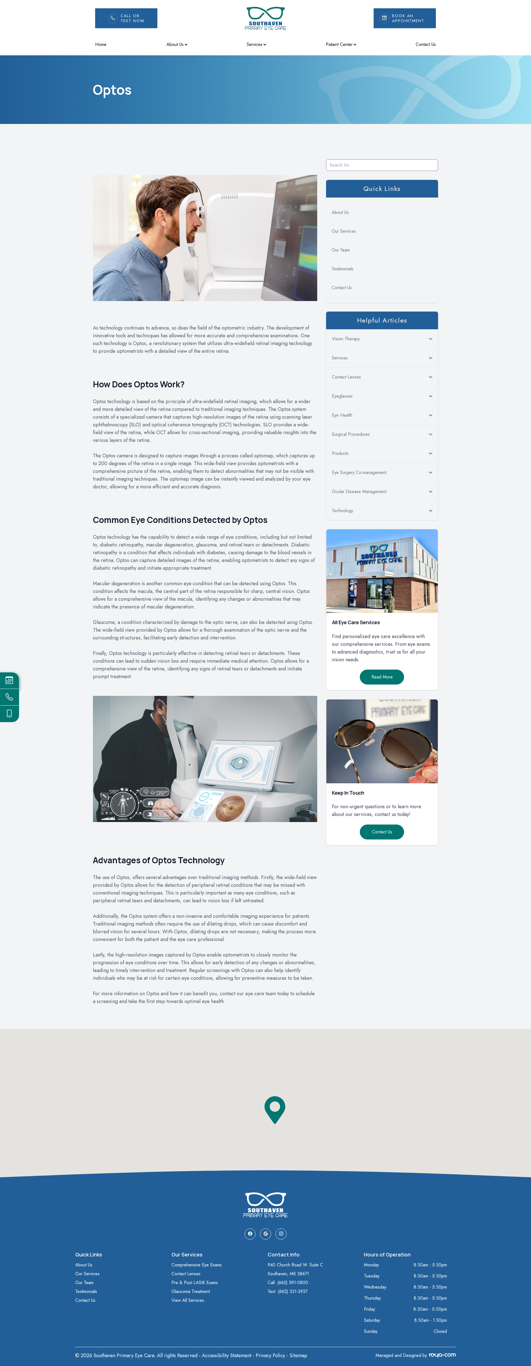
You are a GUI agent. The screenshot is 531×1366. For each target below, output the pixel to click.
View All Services (187, 1300)
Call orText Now (133, 18)
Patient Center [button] (339, 44)
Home (100, 44)
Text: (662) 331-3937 (288, 1291)
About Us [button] (175, 44)
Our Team (341, 250)
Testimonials (342, 269)
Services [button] (254, 44)
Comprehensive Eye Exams (196, 1265)
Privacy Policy (270, 1355)
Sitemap (298, 1355)
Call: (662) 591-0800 (288, 1282)
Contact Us (426, 44)
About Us (340, 212)
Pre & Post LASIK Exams (194, 1282)
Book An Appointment (408, 18)
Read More (382, 677)
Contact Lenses (186, 1274)
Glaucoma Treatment (190, 1291)
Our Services (344, 231)
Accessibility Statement (226, 1355)
